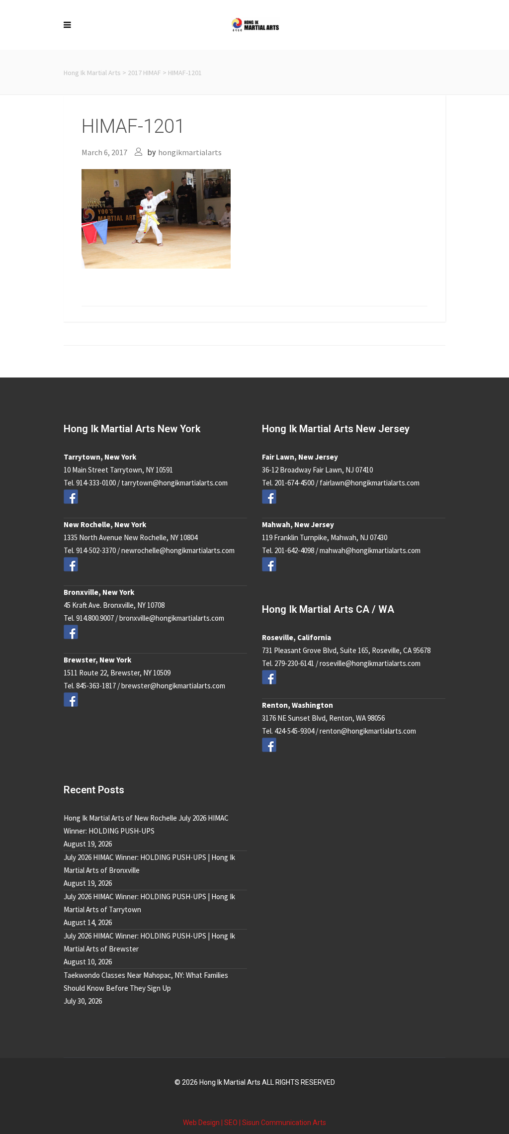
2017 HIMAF (144, 72)
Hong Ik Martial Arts (92, 72)
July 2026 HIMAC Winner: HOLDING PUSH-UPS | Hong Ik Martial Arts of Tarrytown (149, 903)
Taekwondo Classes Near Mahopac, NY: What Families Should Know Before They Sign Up (146, 981)
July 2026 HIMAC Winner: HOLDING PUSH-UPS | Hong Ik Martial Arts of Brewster (149, 942)
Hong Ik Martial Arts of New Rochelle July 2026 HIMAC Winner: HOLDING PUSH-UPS (146, 824)
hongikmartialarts (190, 152)
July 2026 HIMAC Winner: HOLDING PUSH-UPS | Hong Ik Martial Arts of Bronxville (149, 863)
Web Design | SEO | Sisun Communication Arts (254, 1123)
